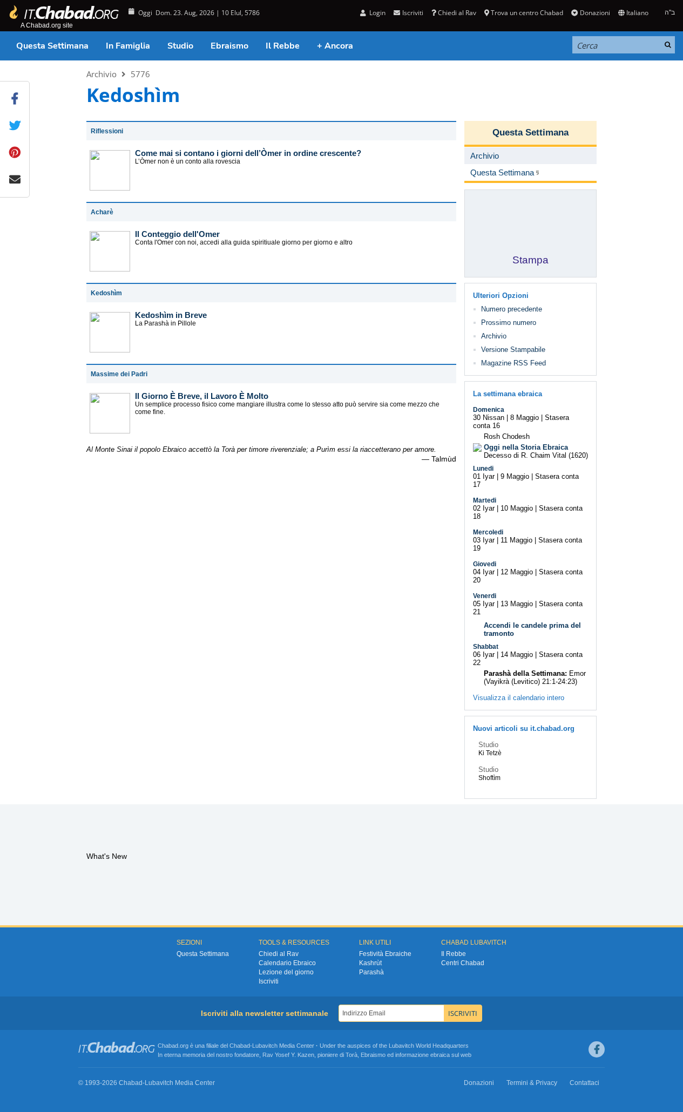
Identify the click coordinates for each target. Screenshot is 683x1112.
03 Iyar (484, 540)
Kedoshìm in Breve (171, 315)
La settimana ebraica (507, 394)
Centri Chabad (462, 963)
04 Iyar (484, 572)
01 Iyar (484, 476)
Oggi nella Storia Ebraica (526, 447)
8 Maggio (524, 417)
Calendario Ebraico (287, 963)
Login (377, 12)
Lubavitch (265, 1045)
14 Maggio (517, 654)
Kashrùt (370, 963)
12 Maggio (517, 572)
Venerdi (484, 596)
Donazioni (595, 12)
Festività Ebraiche (385, 954)
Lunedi (483, 468)
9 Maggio (515, 476)
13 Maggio (517, 604)
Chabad (239, 1045)
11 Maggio (516, 540)
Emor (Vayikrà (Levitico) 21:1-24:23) (535, 677)
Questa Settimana (52, 46)
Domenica (488, 409)
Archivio (101, 74)
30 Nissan (488, 417)
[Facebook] (597, 1049)
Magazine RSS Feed (513, 363)
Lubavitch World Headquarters (429, 1045)
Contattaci (584, 1083)
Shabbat (485, 646)
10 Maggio (517, 508)
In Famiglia (128, 46)
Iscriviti (269, 981)
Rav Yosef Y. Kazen (288, 1055)
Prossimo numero (508, 322)
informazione (412, 1055)
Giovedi (484, 564)
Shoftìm (489, 778)
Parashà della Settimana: (525, 673)
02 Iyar (484, 508)
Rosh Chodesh (507, 436)
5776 (140, 74)
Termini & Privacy (531, 1083)
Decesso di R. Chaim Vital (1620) (536, 455)
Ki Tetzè (490, 753)
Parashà (371, 972)
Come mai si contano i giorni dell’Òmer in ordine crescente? (248, 153)
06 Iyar (484, 654)
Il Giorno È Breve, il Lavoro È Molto (201, 396)
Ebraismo (229, 46)
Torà (351, 1055)
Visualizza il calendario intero (518, 698)
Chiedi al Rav (457, 12)
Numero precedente (511, 309)
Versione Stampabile (513, 349)
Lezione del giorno (286, 972)
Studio (180, 46)
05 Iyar (484, 604)
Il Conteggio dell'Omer (177, 234)
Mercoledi (488, 532)
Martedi (484, 500)
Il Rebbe (283, 46)
